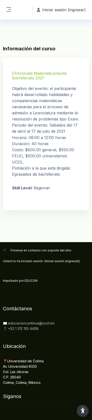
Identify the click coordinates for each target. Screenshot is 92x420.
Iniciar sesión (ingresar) (62, 261)
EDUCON (31, 280)
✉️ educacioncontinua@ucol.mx (29, 323)
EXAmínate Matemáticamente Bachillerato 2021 (39, 75)
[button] (83, 411)
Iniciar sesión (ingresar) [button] (64, 9)
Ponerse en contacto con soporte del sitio (41, 250)
